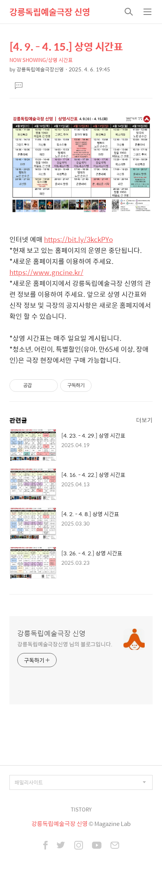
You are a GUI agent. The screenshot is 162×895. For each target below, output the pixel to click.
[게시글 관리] (49, 385)
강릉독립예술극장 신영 (49, 11)
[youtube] (96, 846)
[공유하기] (39, 385)
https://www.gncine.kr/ (46, 272)
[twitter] (61, 846)
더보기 (144, 419)
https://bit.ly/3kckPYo (78, 239)
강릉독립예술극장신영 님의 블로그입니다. (64, 644)
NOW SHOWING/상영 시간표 (41, 60)
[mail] (114, 846)
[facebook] (45, 846)
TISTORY (81, 809)
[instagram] (78, 846)
